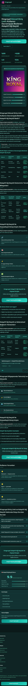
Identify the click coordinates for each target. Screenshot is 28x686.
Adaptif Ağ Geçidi (3, 648)
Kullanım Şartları (3, 667)
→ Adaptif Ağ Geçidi (5, 598)
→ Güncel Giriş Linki (5, 595)
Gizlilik (1, 669)
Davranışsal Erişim (3, 651)
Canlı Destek (2, 658)
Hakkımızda (2, 640)
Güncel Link (2, 650)
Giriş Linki (8, 5)
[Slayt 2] (2, 370)
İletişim (1, 642)
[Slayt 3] (3, 370)
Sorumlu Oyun (2, 661)
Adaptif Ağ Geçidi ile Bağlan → (14, 41)
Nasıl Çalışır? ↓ (7, 46)
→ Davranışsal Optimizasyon (7, 601)
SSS (0, 659)
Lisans (1, 671)
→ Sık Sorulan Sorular (5, 606)
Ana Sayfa (4, 5)
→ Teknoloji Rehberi (5, 603)
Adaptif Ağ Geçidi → (14, 621)
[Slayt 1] (1, 370)
